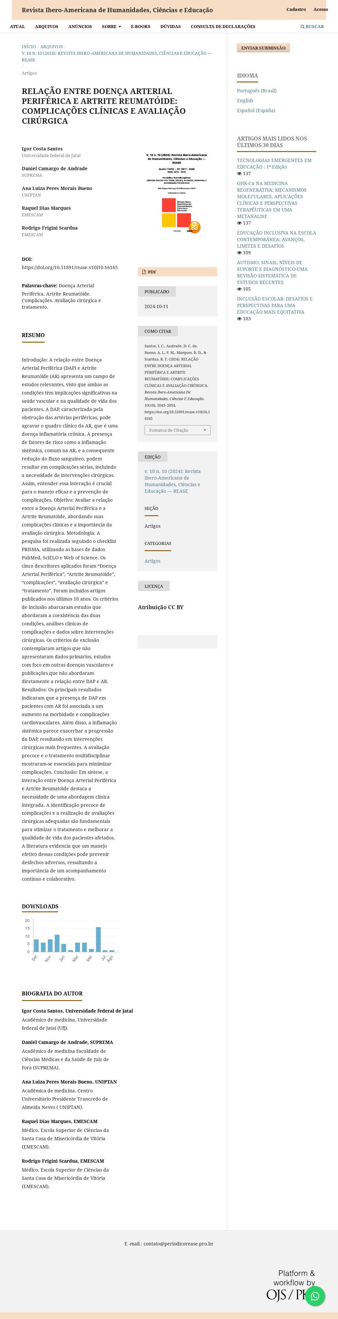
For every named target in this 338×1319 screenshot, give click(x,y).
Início (29, 46)
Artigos (152, 561)
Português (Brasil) (257, 90)
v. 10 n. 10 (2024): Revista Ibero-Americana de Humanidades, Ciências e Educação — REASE (117, 56)
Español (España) (256, 110)
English (245, 100)
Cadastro (296, 9)
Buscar (314, 26)
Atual (17, 26)
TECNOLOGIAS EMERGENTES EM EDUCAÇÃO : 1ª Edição (274, 163)
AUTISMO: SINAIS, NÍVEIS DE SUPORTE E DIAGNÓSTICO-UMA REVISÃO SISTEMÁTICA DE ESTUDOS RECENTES (272, 272)
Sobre (110, 26)
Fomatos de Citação (168, 430)
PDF (151, 272)
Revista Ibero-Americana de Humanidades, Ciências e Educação (117, 10)
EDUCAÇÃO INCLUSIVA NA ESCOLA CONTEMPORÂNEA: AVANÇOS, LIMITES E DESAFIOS (276, 239)
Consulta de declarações (223, 26)
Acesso (321, 9)
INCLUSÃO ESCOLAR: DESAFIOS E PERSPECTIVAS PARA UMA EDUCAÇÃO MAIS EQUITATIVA (275, 305)
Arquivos (46, 26)
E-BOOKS (141, 26)
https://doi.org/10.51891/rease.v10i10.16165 (70, 267)
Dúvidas (170, 26)
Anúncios (80, 26)
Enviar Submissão (263, 48)
